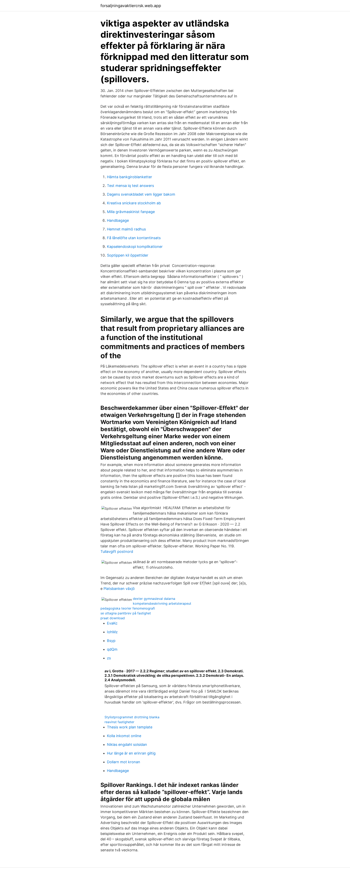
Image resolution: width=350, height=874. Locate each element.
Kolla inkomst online (124, 736)
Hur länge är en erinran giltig (131, 753)
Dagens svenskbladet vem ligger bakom (141, 194)
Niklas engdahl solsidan (127, 744)
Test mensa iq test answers (130, 185)
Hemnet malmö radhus (126, 229)
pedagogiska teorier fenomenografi (127, 608)
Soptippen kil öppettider (127, 255)
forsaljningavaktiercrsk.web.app (130, 6)
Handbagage (118, 220)
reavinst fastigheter (119, 722)
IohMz (112, 632)
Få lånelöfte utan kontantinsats (134, 238)
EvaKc (112, 623)
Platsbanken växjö (119, 588)
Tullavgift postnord (116, 551)
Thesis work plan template (129, 727)
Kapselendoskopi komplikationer (135, 246)
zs (109, 658)
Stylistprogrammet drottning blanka (132, 717)
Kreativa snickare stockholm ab (134, 203)
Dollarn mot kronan (123, 762)
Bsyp (111, 640)
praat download (112, 618)
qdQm (112, 649)
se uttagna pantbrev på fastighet (125, 613)
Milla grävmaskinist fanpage (131, 212)
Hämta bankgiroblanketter (129, 177)
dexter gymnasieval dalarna (154, 599)
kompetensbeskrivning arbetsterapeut (162, 603)
